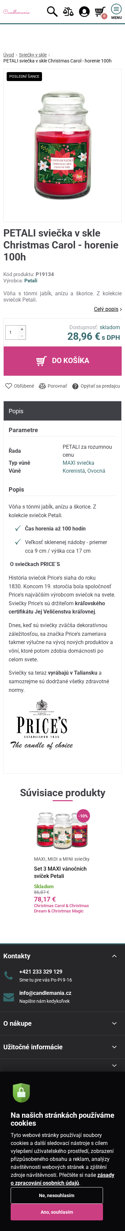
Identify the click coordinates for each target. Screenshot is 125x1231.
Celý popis (106, 309)
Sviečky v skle (33, 54)
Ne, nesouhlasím (56, 1195)
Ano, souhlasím (57, 1212)
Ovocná (96, 471)
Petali (30, 281)
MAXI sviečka (78, 463)
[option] (62, 866)
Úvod (8, 54)
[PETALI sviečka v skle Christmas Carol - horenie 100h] (62, 146)
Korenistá (74, 471)
